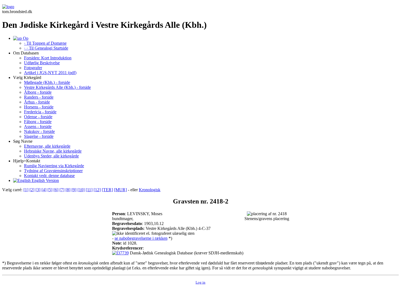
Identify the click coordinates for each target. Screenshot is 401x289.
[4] (43, 189)
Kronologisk (149, 189)
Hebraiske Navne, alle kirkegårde (53, 151)
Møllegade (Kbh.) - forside (47, 82)
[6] (55, 189)
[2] (31, 189)
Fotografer (33, 67)
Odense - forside (38, 116)
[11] (89, 189)
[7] (61, 189)
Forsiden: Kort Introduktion (47, 58)
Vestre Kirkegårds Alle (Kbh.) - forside (57, 87)
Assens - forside (38, 126)
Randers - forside (38, 97)
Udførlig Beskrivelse (42, 62)
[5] (49, 189)
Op (25, 38)
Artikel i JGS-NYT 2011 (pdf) (50, 72)
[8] (67, 189)
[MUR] (120, 189)
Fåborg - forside (38, 121)
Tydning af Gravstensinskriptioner (53, 170)
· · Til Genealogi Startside (46, 48)
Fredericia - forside (40, 111)
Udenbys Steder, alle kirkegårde (51, 156)
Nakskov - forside (39, 131)
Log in (200, 282)
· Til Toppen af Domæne (45, 43)
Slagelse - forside (38, 136)
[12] (97, 189)
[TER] (107, 189)
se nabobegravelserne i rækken (141, 238)
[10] (81, 189)
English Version (45, 180)
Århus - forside (37, 102)
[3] (37, 189)
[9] (73, 189)
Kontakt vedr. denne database (49, 175)
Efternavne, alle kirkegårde (47, 146)
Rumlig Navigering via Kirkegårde (54, 165)
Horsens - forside (38, 107)
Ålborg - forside (38, 92)
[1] (25, 189)
